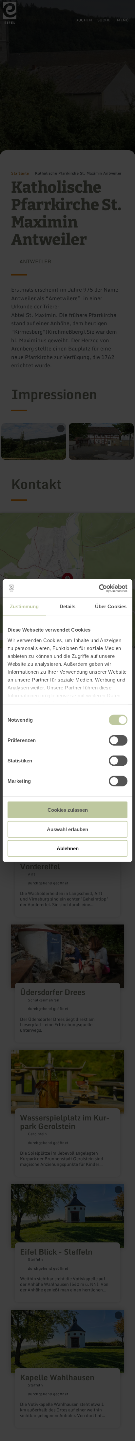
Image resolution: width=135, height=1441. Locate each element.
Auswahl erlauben (67, 829)
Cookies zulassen (68, 810)
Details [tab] (68, 606)
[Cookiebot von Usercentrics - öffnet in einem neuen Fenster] (98, 588)
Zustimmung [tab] (24, 606)
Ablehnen (68, 848)
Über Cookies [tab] (110, 606)
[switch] (118, 740)
